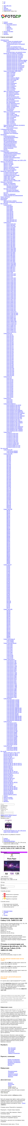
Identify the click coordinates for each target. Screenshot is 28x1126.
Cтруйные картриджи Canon (11, 172)
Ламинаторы (11, 1063)
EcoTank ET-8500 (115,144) (13, 445)
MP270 (8, 526)
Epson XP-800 (10, 365)
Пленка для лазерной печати (14, 46)
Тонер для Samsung (11, 86)
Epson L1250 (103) (11, 292)
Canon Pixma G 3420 (12, 685)
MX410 (8, 620)
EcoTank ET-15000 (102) (13, 443)
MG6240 (9, 493)
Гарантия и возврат (13, 1074)
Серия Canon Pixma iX (9, 639)
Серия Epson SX (8, 376)
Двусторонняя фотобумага (10, 141)
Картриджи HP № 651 (9, 778)
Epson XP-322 (10, 351)
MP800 (8, 558)
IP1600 (8, 571)
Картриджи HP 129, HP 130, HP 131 (13, 763)
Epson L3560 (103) (11, 286)
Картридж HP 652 (8, 774)
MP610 (8, 552)
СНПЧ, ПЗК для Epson (9, 179)
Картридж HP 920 (8, 785)
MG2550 (9, 462)
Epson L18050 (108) (11, 321)
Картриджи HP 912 (8, 783)
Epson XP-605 (10, 363)
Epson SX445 (10, 393)
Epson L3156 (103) (11, 280)
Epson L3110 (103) (11, 275)
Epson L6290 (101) (11, 305)
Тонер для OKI (10, 81)
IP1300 (8, 568)
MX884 (8, 636)
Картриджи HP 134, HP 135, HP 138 (13, 764)
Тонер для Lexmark (11, 80)
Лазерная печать (5, 40)
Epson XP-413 (10, 360)
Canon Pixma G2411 (12, 671)
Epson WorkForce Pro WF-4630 (14, 417)
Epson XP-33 (10, 334)
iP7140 (8, 605)
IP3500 (8, 586)
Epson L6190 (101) (11, 309)
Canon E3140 (10, 658)
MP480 (8, 536)
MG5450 (9, 480)
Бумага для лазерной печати (14, 42)
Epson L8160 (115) (11, 315)
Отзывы (6, 32)
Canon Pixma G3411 (12, 681)
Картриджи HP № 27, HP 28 (11, 755)
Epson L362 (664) (11, 240)
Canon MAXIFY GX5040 (13, 705)
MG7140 (9, 501)
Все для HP (3, 751)
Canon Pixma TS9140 (12, 744)
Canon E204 (10, 644)
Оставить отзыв (6, 953)
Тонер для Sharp (11, 87)
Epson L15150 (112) (11, 322)
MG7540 (9, 502)
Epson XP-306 (10, 344)
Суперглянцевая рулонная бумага (12, 153)
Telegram (6, 8)
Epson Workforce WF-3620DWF (14, 410)
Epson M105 (10, 207)
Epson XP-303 (10, 343)
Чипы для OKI (10, 118)
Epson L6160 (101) (11, 310)
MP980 (8, 562)
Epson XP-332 (10, 348)
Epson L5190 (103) (11, 298)
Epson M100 (10, 206)
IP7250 (8, 606)
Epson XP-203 (10, 338)
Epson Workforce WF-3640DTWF (15, 411)
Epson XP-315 (10, 347)
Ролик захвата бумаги (12, 127)
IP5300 (8, 599)
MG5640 (9, 485)
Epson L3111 (10, 276)
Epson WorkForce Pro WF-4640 (14, 414)
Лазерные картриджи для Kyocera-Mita (16, 61)
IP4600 (8, 593)
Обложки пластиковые (12, 186)
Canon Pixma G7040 (12, 697)
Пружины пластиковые (13, 190)
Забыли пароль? (13, 815)
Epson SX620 (10, 397)
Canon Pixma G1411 (12, 664)
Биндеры (6, 192)
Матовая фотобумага (9, 138)
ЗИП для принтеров (9, 126)
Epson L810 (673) (11, 269)
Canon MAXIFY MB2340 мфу (14, 710)
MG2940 (9, 464)
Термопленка (10, 110)
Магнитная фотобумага (9, 144)
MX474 (8, 625)
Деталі (23, 1103)
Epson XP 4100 (10, 374)
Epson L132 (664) (11, 232)
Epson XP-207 (10, 340)
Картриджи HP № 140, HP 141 (11, 773)
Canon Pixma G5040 (12, 693)
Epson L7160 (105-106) (12, 313)
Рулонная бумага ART (9, 156)
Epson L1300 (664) (11, 264)
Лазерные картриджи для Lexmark (15, 63)
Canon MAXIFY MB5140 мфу (14, 718)
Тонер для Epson (11, 75)
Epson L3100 (10, 272)
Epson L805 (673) (11, 268)
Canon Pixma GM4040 (12, 452)
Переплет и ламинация (6, 182)
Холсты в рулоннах (8, 159)
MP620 (8, 553)
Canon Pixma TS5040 (12, 725)
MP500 (8, 541)
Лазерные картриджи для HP (14, 59)
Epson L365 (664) (11, 244)
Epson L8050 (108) (11, 318)
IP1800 (8, 574)
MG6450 (9, 497)
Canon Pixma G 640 (11, 660)
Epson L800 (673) (11, 267)
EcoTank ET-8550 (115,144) (13, 447)
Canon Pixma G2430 (12, 675)
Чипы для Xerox (11, 122)
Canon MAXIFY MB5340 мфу (14, 717)
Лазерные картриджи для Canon (15, 56)
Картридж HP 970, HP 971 (10, 794)
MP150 (8, 512)
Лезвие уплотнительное (13, 106)
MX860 (8, 633)
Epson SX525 (10, 394)
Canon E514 (10, 654)
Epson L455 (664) (11, 252)
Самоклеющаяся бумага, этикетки (15, 48)
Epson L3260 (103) (11, 288)
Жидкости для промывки (10, 169)
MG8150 (9, 506)
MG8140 (9, 505)
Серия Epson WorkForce (10, 403)
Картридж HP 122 (8, 760)
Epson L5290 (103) (11, 284)
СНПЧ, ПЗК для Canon (9, 176)
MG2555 (9, 463)
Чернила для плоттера (9, 168)
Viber (5, 7)
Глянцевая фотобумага (9, 136)
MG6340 (9, 494)
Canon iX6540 (10, 640)
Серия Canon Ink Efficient (10, 643)
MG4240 (9, 472)
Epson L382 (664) (11, 245)
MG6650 (9, 498)
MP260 (8, 525)
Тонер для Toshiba (11, 88)
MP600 (8, 551)
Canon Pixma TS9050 (12, 743)
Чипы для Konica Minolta (13, 115)
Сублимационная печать (7, 129)
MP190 (8, 517)
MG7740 (9, 503)
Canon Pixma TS (8, 721)
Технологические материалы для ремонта (14, 125)
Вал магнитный (11, 95)
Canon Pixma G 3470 (12, 687)
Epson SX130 (10, 380)
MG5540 (9, 482)
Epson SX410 (10, 384)
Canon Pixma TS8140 (12, 740)
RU (4, 3)
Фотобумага (4, 134)
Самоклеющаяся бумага (10, 145)
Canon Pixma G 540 (11, 662)
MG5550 (9, 483)
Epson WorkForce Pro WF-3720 (14, 418)
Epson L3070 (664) (11, 248)
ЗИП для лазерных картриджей (11, 91)
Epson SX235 (10, 383)
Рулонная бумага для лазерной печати (16, 52)
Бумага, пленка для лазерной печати (13, 41)
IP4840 (8, 595)
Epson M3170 (10, 218)
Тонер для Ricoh (11, 84)
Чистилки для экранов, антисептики (13, 202)
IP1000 (8, 566)
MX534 (8, 629)
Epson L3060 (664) (11, 249)
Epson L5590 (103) (11, 283)
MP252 (8, 528)
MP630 (8, 555)
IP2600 (8, 581)
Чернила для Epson (8, 163)
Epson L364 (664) (11, 238)
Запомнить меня (5, 818)
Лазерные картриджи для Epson (15, 57)
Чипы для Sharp (11, 121)
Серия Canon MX (8, 609)
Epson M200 (10, 209)
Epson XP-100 (10, 336)
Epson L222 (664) (11, 233)
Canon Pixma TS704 (12, 723)
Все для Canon (4, 448)
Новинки (9, 27)
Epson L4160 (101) (11, 301)
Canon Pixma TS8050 (12, 739)
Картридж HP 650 (8, 768)
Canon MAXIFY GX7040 (13, 702)
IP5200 (8, 598)
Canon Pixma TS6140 (12, 735)
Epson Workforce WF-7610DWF (14, 428)
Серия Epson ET (8, 432)
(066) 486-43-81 (7, 5)
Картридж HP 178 (8, 767)
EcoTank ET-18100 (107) (13, 444)
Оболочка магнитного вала (13, 98)
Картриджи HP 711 (8, 779)
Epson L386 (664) (11, 246)
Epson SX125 (10, 379)
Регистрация (7, 816)
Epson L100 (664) (11, 225)
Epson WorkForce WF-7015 (13, 420)
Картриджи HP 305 (8, 770)
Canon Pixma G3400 (12, 677)
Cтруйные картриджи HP (10, 173)
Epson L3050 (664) (11, 251)
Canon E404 (10, 647)
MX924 (8, 637)
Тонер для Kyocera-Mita (13, 79)
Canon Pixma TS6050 (12, 733)
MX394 (8, 618)
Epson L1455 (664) (11, 263)
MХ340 (8, 613)
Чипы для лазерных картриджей (12, 111)
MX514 (8, 627)
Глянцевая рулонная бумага (11, 152)
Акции (8, 30)
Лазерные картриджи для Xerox (15, 69)
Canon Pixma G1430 (12, 667)
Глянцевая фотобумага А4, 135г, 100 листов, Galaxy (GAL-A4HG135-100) (15, 831)
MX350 (8, 614)
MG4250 (9, 475)
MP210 (8, 518)
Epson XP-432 (10, 356)
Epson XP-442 (10, 353)
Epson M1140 (10, 214)
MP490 (8, 537)
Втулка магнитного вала (13, 96)
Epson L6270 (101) (11, 303)
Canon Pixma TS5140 (12, 728)
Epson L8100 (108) (11, 320)
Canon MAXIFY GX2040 (13, 700)
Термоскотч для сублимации (11, 133)
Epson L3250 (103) (11, 290)
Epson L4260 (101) (11, 302)
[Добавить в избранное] (7, 888)
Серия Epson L (7, 222)
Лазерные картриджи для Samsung (15, 67)
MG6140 (9, 490)
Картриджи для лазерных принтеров (13, 53)
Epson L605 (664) (11, 260)
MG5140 (9, 474)
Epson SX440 (10, 391)
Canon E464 (10, 649)
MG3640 (9, 470)
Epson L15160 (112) (11, 324)
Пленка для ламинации (9, 183)
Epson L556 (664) (11, 256)
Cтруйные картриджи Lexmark (11, 175)
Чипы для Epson (11, 113)
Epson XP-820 (10, 367)
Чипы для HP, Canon (12, 114)
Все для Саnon (12, 1047)
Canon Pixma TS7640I (12, 736)
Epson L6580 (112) (11, 329)
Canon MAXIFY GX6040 (13, 704)
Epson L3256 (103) (11, 295)
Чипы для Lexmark (11, 117)
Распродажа (10, 28)
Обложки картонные (12, 187)
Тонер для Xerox (11, 90)
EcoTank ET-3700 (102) (12, 436)
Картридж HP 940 (8, 790)
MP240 (8, 522)
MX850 (8, 632)
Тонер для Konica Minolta (13, 77)
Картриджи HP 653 (8, 775)
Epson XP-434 (10, 355)
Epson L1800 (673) (11, 265)
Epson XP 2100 (10, 368)
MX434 (8, 622)
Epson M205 (10, 210)
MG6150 (9, 491)
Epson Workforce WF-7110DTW (14, 421)
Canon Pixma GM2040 (12, 451)
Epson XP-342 (10, 357)
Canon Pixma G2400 (12, 668)
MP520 (8, 544)
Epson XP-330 (10, 352)
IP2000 (8, 576)
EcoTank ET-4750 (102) (12, 433)
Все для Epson (4, 203)
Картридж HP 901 (8, 781)
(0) (6, 913)
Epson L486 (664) (11, 255)
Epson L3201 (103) (11, 291)
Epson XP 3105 (10, 372)
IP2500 (8, 579)
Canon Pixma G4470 (12, 694)
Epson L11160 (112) (11, 332)
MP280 (8, 529)
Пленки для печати (8, 148)
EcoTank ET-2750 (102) (12, 440)
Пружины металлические (13, 191)
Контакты (6, 34)
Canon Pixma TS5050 (12, 727)
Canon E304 (10, 645)
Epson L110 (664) (11, 228)
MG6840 (9, 499)
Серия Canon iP (7, 564)
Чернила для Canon (8, 164)
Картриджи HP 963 (8, 793)
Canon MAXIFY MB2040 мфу (14, 708)
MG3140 (9, 466)
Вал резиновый (10, 99)
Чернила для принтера (14, 1053)
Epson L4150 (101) (11, 223)
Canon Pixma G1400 (12, 663)
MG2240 (9, 456)
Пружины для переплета (10, 188)
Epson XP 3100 (10, 371)
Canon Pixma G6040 (12, 695)
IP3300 (8, 585)
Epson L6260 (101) (11, 306)
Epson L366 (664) (11, 242)
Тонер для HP (10, 76)
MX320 (8, 610)
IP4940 (8, 597)
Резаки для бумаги (5, 196)
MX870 (8, 635)
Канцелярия (4, 199)
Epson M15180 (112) (12, 221)
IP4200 (8, 589)
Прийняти (3, 1104)
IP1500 (8, 570)
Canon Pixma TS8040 (12, 737)
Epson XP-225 (10, 341)
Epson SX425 (10, 387)
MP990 (8, 563)
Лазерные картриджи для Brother (15, 54)
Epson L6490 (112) (11, 326)
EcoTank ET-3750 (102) (12, 434)
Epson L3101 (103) (11, 274)
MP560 (8, 549)
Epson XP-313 (10, 345)
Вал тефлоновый (11, 102)
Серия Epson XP (8, 333)
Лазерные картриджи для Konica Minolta (17, 60)
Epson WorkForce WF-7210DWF (15, 422)
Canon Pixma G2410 (12, 670)
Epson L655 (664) (11, 261)
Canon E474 (10, 651)
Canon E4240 (10, 656)
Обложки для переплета (10, 184)
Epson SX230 (10, 382)
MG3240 (9, 467)
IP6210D (9, 601)
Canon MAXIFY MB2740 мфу (14, 712)
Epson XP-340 (10, 349)
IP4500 (8, 591)
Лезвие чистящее (11, 107)
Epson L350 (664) (11, 241)
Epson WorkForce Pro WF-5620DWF (16, 416)
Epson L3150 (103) (11, 278)
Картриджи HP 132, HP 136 (10, 771)
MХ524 (8, 628)
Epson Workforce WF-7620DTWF (15, 426)
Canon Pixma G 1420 (12, 666)
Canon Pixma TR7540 (12, 750)
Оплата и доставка (8, 31)
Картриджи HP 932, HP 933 (10, 782)
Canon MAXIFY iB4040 (13, 714)
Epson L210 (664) (11, 230)
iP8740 (8, 608)
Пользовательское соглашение (12, 1072)
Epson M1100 (10, 211)
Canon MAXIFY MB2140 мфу (14, 709)
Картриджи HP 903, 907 (10, 786)
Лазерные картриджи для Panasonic (15, 65)
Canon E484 (10, 652)
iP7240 (8, 604)
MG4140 (9, 471)
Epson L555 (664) (11, 259)
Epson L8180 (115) (11, 317)
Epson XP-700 (10, 364)
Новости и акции (8, 23)
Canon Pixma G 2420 (12, 672)
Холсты (5, 149)
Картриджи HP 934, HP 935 (10, 787)
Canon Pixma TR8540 (12, 748)
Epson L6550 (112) (11, 330)
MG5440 (9, 479)
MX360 (8, 616)
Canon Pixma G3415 (12, 682)
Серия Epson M (7, 205)
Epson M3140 (10, 217)
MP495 (8, 539)
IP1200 (8, 567)
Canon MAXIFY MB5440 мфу (14, 716)
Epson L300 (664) (11, 234)
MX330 (8, 612)
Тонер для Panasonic (12, 83)
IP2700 (8, 582)
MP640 (8, 556)
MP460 (8, 533)
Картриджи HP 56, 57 (9, 758)
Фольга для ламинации (9, 194)
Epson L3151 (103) (11, 279)
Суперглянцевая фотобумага (11, 137)
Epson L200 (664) (11, 229)
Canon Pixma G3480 (12, 689)
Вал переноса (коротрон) (13, 94)
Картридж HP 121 (8, 759)
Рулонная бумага (5, 150)
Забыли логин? (5, 815)
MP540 (8, 547)
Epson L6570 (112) (11, 328)
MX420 (8, 621)
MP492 (8, 540)
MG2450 (9, 459)
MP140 (8, 510)
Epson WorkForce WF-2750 (13, 407)
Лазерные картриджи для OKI (14, 64)
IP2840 (8, 583)
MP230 (8, 521)
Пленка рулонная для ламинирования (13, 195)
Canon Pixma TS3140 (12, 724)
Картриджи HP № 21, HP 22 (11, 754)
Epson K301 (10, 402)
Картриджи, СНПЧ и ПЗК (7, 171)
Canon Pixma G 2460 (12, 674)
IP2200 (8, 578)
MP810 (8, 559)
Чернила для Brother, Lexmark (11, 167)
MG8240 (9, 507)
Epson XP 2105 (10, 370)
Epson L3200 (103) (11, 297)
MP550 (8, 548)
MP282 (8, 530)
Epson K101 (10, 399)
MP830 (8, 560)
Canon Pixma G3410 (12, 679)
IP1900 (8, 575)
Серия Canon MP (8, 509)
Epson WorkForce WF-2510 (13, 406)
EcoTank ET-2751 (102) (12, 439)
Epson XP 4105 (10, 375)
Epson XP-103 (10, 337)
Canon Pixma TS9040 (12, 741)
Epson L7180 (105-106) (12, 314)
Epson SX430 (10, 388)
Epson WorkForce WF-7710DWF (15, 430)
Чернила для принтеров (7, 161)
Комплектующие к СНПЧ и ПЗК (12, 180)
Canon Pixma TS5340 (12, 729)
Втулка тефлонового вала (13, 103)
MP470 (8, 535)
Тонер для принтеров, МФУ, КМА (12, 71)
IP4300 (8, 590)
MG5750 (9, 489)
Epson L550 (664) (11, 257)
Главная (6, 22)
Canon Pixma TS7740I (12, 731)
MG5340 (9, 478)
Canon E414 (10, 648)
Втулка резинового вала (13, 100)
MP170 (8, 514)
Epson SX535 (10, 395)
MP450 (8, 532)
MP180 (8, 516)
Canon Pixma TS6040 (12, 732)
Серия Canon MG (8, 453)
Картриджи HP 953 (8, 791)
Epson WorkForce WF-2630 (13, 409)
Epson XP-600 (10, 361)
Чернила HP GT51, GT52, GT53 (12, 752)
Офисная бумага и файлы (10, 201)
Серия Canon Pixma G (9, 659)
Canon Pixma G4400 (12, 690)
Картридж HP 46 (8, 756)
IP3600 (8, 587)
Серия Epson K (7, 398)
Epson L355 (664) (11, 237)
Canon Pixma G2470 (12, 678)
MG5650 (9, 486)
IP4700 (8, 594)
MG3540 (9, 468)
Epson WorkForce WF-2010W (14, 405)
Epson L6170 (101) (11, 307)
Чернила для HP (8, 165)
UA (4, 1)
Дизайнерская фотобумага (10, 142)
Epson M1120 (10, 213)
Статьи (8, 26)
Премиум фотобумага (9, 140)
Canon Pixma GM (8, 449)
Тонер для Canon (11, 73)
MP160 (8, 513)
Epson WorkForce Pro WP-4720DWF (16, 413)
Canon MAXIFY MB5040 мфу (14, 720)
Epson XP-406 (10, 359)
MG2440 (9, 457)
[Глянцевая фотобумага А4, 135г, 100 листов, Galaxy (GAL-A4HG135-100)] (12, 875)
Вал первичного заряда (12, 92)
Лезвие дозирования (12, 104)
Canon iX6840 (10, 641)
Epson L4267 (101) (11, 299)
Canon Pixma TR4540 (12, 747)
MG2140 (9, 455)
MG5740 (9, 487)
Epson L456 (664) (11, 253)
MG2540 (9, 460)
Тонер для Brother (11, 72)
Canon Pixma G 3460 (12, 686)
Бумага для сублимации (10, 130)
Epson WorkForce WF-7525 (13, 425)
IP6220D (9, 602)
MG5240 (9, 476)
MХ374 (8, 617)
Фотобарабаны (10, 109)
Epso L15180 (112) (11, 325)
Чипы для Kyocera (11, 123)
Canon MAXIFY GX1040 (13, 701)
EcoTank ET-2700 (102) (12, 441)
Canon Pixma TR (8, 746)
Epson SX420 (10, 386)
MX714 (8, 631)
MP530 (8, 545)
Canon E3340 (10, 655)
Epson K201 (10, 401)
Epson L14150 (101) (11, 311)
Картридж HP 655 (8, 777)
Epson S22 (9, 378)
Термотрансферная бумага (10, 146)
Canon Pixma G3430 (12, 683)
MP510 (8, 543)
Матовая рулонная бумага (10, 155)
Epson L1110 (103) (11, 226)
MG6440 (9, 495)
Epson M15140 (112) (12, 219)
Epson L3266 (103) (11, 287)
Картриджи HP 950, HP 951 (10, 789)
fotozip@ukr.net (7, 9)
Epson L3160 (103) (11, 282)
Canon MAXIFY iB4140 (13, 713)
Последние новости (12, 24)
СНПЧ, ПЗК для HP (9, 178)
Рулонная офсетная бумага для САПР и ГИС (15, 160)
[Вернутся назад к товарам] (1, 851)
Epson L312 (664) (11, 236)
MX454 (8, 624)
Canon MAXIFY (8, 698)
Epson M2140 (10, 215)
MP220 (8, 520)
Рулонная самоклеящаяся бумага (12, 157)
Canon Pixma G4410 (12, 691)
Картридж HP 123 (8, 762)
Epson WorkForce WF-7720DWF (15, 429)
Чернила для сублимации (10, 132)
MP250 (8, 524)
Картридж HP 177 (8, 766)
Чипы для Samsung (11, 119)
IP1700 (8, 572)
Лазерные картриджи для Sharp (14, 68)
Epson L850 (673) (11, 271)
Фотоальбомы (4, 198)
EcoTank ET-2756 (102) (12, 437)
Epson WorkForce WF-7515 (13, 424)
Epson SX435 (10, 390)
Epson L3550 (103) (11, 294)
